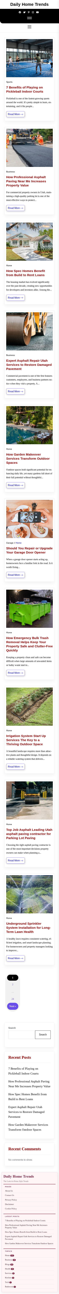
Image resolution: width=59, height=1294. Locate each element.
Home (9, 265)
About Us (9, 1191)
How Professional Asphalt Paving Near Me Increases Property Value (29, 1084)
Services (9, 1273)
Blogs (9, 1264)
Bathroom (10, 1287)
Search (12, 1028)
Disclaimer (9, 1204)
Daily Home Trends (29, 4)
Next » (12, 1006)
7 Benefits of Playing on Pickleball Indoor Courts (23, 1071)
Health (9, 1269)
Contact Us (9, 1195)
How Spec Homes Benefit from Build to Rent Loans (27, 1096)
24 (12, 999)
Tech (8, 1282)
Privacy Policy (11, 1200)
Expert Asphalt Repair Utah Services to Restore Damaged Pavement (26, 1111)
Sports (9, 82)
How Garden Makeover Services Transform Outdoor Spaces (28, 1127)
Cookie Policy (11, 1209)
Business (10, 171)
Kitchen (9, 1278)
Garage (9, 543)
